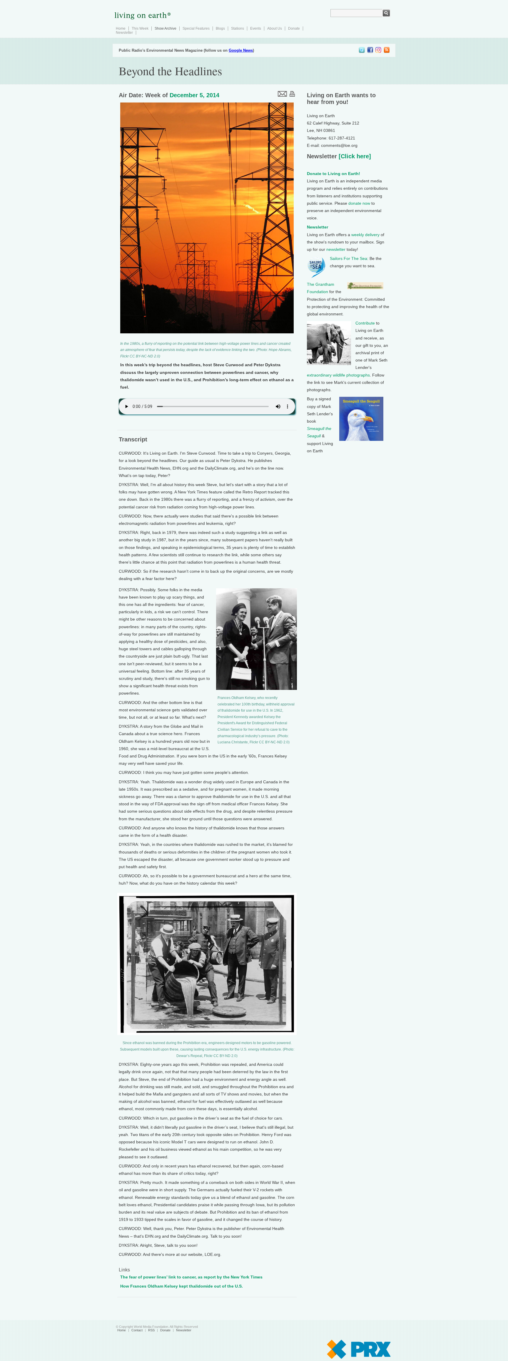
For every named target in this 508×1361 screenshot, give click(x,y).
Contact (137, 1330)
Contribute (365, 323)
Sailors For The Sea (348, 258)
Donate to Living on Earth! (333, 173)
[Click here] (354, 156)
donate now (359, 203)
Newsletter (124, 33)
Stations (237, 28)
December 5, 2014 (194, 95)
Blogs (220, 28)
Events (255, 28)
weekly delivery (365, 234)
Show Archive (165, 28)
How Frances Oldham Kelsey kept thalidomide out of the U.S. (181, 1286)
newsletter (335, 249)
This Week (140, 28)
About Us (274, 28)
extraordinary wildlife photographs (338, 375)
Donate (294, 28)
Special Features (196, 28)
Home (121, 28)
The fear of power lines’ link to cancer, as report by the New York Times (191, 1277)
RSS (151, 1330)
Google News (241, 50)
